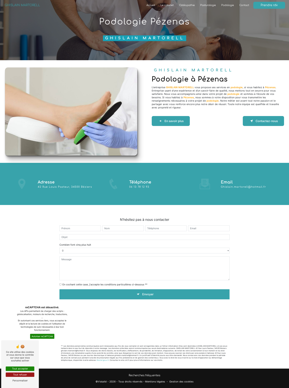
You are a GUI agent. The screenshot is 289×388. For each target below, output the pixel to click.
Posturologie (208, 5)
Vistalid (102, 381)
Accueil (150, 5)
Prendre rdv (269, 5)
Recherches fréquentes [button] (144, 375)
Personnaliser (20, 380)
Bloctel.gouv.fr (103, 360)
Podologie (227, 5)
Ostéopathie (187, 5)
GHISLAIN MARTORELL (22, 5)
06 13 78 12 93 (139, 187)
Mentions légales (155, 381)
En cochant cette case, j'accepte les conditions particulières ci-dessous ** (104, 284)
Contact (244, 5)
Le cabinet (167, 5)
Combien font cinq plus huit (75, 244)
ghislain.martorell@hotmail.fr (243, 187)
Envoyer (148, 294)
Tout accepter (20, 368)
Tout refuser (20, 374)
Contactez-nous (267, 121)
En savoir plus (174, 121)
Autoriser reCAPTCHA (42, 336)
